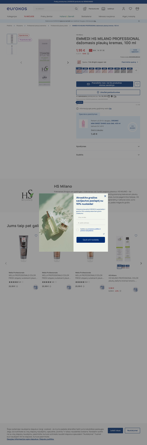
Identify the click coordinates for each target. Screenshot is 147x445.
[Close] (105, 196)
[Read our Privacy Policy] (103, 234)
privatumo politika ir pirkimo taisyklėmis (90, 229)
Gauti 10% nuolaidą (91, 240)
